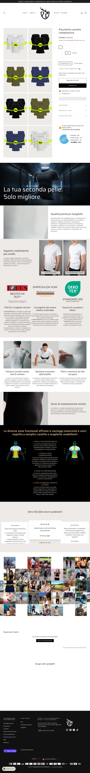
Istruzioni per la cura (10, 737)
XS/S (61, 53)
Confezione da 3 (65, 63)
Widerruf (6, 742)
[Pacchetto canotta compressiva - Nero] (4, 697)
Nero (60, 47)
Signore (32, 13)
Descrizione (63, 105)
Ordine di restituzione (10, 731)
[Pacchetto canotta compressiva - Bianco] (7, 697)
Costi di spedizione (9, 734)
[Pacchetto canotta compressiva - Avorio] (11, 697)
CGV (22, 722)
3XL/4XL (63, 58)
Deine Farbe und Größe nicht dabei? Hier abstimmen (72, 74)
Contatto (6, 729)
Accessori (56, 13)
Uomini (25, 13)
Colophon (23, 727)
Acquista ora (73, 85)
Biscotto (68, 47)
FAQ (5, 740)
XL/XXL (74, 53)
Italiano (34, 759)
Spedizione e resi (65, 116)
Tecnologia (64, 13)
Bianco (64, 47)
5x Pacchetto (78, 63)
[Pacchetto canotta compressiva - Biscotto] (9, 697)
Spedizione (71, 40)
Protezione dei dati (26, 725)
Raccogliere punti (9, 723)
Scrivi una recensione (45, 640)
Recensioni (7, 726)
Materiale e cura (65, 110)
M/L (68, 53)
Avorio (72, 47)
